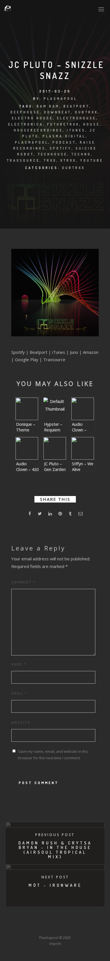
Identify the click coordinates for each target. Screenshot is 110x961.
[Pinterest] (86, 927)
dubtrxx (86, 112)
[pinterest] (60, 514)
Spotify (61, 148)
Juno (74, 352)
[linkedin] (50, 514)
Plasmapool (60, 98)
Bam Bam (48, 106)
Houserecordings (38, 130)
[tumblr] (70, 514)
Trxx (50, 160)
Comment (23, 582)
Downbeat (57, 112)
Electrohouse (76, 118)
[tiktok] (96, 927)
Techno (81, 154)
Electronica (25, 124)
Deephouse (25, 112)
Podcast (64, 142)
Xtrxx (68, 160)
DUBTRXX (73, 168)
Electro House (32, 118)
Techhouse (52, 154)
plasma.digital (64, 136)
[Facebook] (13, 927)
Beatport (76, 106)
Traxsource (23, 160)
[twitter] (40, 514)
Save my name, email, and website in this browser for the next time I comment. (53, 754)
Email (19, 693)
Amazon (90, 352)
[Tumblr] (34, 927)
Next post (55, 877)
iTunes (76, 130)
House (91, 124)
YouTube (91, 160)
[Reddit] (65, 927)
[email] (80, 514)
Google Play (26, 359)
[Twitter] (23, 927)
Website (20, 722)
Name (18, 664)
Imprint (55, 943)
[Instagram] (44, 927)
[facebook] (30, 514)
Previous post (55, 834)
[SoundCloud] (76, 927)
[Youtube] (55, 927)
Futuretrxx (63, 124)
